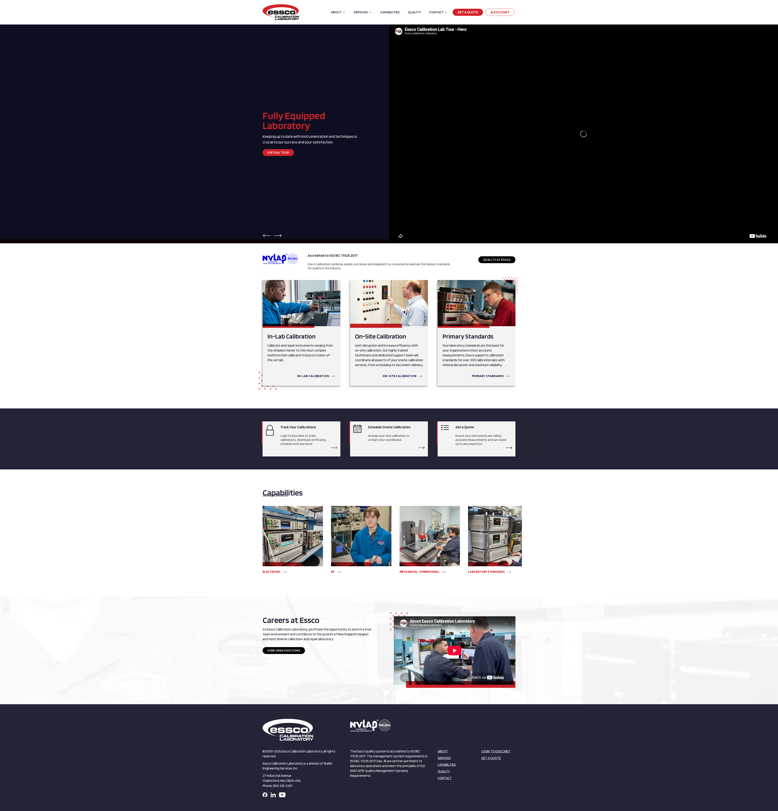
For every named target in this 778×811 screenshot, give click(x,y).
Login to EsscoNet (496, 751)
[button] (267, 235)
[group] (293, 541)
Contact (436, 12)
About (336, 12)
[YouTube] (282, 794)
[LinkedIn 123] (273, 794)
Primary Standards (488, 376)
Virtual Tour (278, 152)
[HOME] (281, 12)
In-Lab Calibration (313, 376)
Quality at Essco (497, 260)
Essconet (501, 12)
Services (361, 12)
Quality (414, 12)
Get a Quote (468, 12)
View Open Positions (283, 650)
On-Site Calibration (400, 376)
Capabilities (390, 12)
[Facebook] (265, 795)
